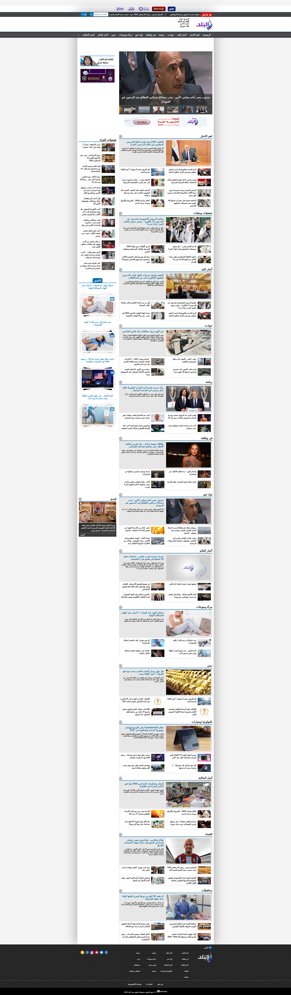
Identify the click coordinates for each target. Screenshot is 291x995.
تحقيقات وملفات (134, 971)
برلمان (154, 971)
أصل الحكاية (88, 35)
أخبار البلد (182, 35)
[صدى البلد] (204, 24)
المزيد (82, 535)
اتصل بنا (149, 984)
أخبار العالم (103, 35)
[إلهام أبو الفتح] (97, 66)
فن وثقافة (151, 35)
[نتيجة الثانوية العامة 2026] (165, 126)
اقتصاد (186, 971)
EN (85, 15)
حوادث (171, 35)
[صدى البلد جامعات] (144, 9)
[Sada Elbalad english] (120, 9)
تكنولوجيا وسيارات (166, 971)
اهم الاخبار (195, 35)
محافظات (137, 965)
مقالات (186, 977)
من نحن (160, 984)
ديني (113, 35)
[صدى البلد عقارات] (131, 9)
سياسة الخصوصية (134, 984)
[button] (209, 78)
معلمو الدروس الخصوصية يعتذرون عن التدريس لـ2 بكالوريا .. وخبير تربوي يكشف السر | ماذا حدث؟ (141, 14)
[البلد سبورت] (159, 9)
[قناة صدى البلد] (172, 9)
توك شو (139, 35)
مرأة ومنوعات (125, 35)
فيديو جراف (152, 965)
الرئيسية (207, 35)
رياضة (161, 35)
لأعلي (206, 948)
